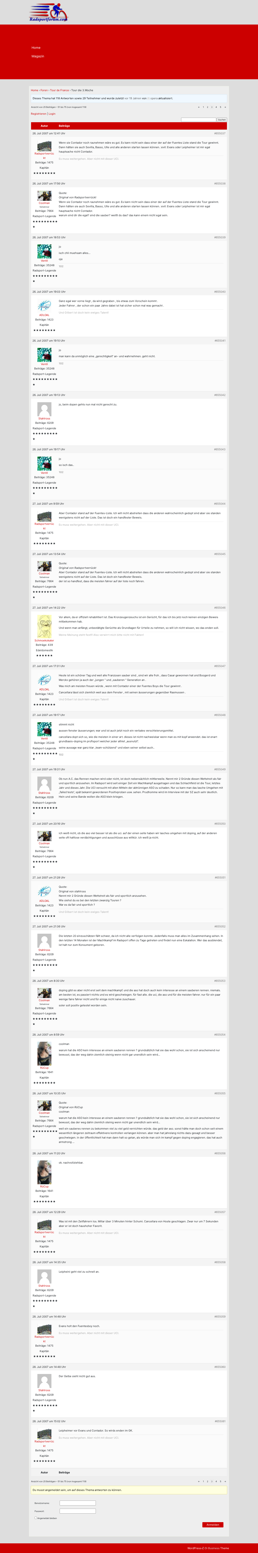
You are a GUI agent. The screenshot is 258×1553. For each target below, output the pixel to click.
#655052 (220, 926)
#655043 (220, 449)
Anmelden (213, 1524)
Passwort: (39, 1511)
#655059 (220, 1316)
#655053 (220, 980)
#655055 (220, 1093)
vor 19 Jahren (132, 98)
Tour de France (59, 90)
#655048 (220, 715)
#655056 (220, 1153)
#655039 (220, 237)
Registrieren (38, 113)
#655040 (220, 291)
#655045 (220, 554)
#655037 (220, 133)
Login (52, 113)
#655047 (220, 666)
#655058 (220, 1262)
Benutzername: (42, 1503)
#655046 (220, 607)
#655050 (220, 823)
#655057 (220, 1212)
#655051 (220, 877)
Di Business (212, 1548)
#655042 (220, 395)
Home (36, 47)
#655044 (220, 503)
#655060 (220, 1367)
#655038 (220, 183)
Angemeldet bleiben (47, 1518)
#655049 (220, 769)
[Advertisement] (143, 52)
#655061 (220, 1421)
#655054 (220, 1034)
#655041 (220, 340)
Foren (44, 90)
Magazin (38, 56)
